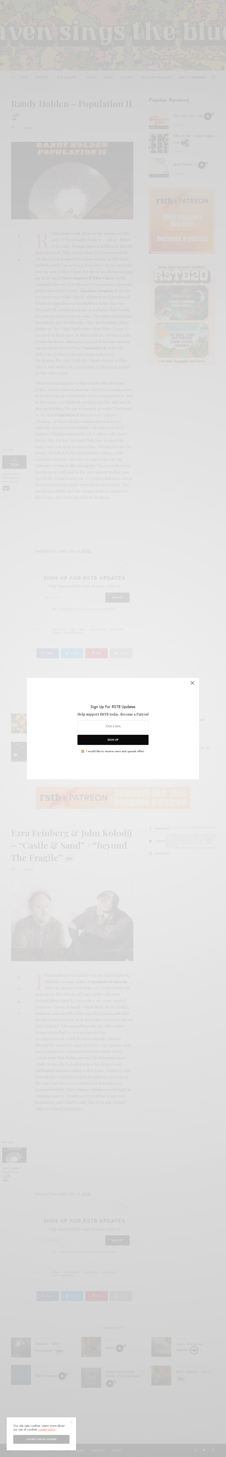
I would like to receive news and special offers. (115, 751)
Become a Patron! (134, 714)
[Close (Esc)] (192, 685)
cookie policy (46, 1429)
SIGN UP (113, 740)
